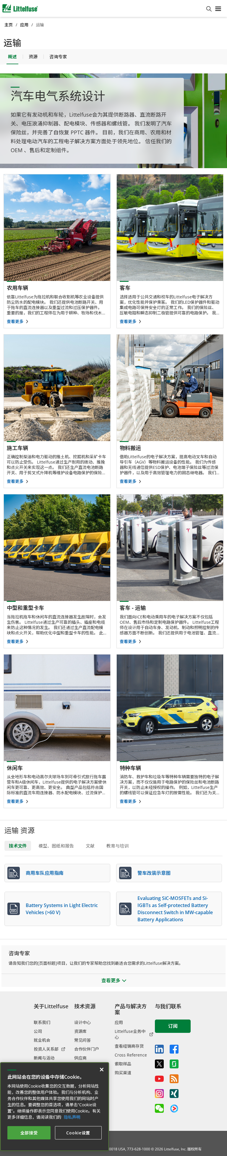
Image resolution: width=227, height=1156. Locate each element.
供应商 (80, 1058)
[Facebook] (174, 1049)
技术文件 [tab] (18, 846)
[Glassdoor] (174, 1063)
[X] (159, 1063)
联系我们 (42, 1022)
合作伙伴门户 (86, 1049)
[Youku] (174, 1108)
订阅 (173, 1026)
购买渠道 (123, 1072)
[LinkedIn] (159, 1049)
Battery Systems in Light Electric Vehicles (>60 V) (62, 909)
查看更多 (15, 321)
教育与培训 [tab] (117, 846)
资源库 (80, 1031)
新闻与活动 (44, 1058)
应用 (24, 25)
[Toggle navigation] (219, 8)
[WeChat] (159, 1108)
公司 (38, 1031)
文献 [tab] (90, 846)
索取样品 (123, 1064)
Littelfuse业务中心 (130, 1034)
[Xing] (174, 1093)
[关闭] (101, 1069)
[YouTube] (159, 1078)
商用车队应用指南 (45, 873)
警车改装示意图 (154, 873)
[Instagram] (159, 1093)
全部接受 (29, 1133)
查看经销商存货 (129, 1046)
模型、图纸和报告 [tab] (56, 846)
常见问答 (82, 1040)
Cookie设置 (78, 1133)
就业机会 (42, 1040)
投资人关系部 (46, 1049)
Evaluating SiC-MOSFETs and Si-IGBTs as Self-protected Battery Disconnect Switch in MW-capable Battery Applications (175, 909)
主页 (8, 25)
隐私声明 (72, 1117)
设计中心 (82, 1022)
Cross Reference (131, 1055)
